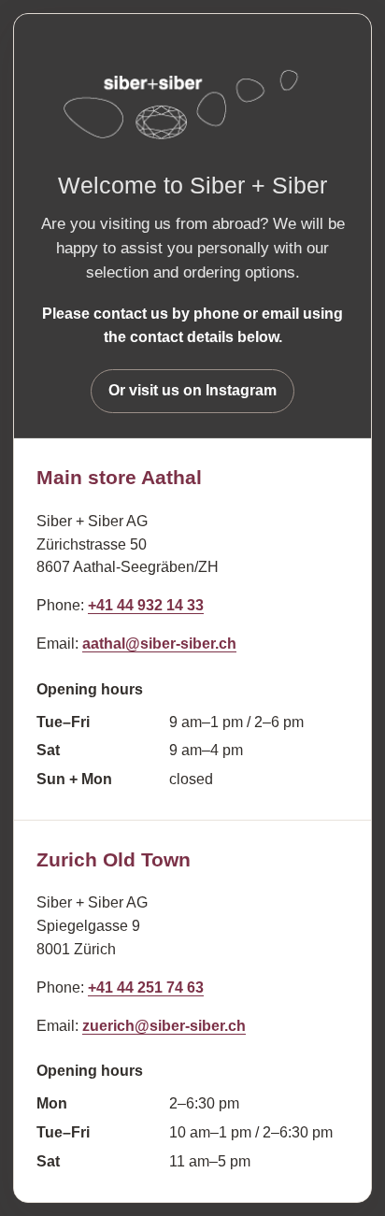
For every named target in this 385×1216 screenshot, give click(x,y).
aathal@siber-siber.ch (159, 643)
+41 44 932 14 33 (146, 605)
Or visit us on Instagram (192, 390)
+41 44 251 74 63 (146, 987)
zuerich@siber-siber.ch (164, 1026)
